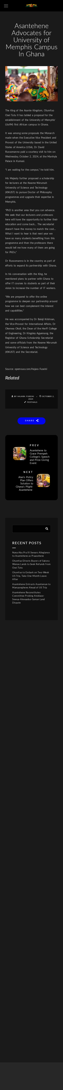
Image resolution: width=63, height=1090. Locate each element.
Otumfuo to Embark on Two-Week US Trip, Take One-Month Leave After (30, 576)
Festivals (32, 402)
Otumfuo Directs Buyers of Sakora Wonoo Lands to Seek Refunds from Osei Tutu (31, 564)
